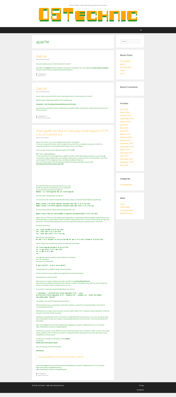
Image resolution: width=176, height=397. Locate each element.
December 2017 (126, 153)
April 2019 (124, 131)
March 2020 (125, 112)
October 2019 (125, 115)
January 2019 (125, 140)
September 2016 (126, 162)
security (48, 118)
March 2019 (125, 134)
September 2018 (126, 146)
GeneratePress (58, 385)
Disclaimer (140, 390)
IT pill (122, 70)
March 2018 (125, 149)
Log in (122, 204)
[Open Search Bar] (141, 30)
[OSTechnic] (88, 14)
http (44, 375)
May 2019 (124, 128)
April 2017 (124, 156)
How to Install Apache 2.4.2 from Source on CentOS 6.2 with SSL (61, 357)
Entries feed (125, 207)
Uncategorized (42, 74)
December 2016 (126, 159)
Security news (125, 67)
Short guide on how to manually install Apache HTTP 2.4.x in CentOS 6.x (72, 133)
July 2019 (124, 125)
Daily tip (41, 56)
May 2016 (124, 165)
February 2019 (126, 137)
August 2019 (125, 122)
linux (44, 75)
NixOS (122, 64)
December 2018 (126, 143)
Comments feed (126, 210)
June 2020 (124, 109)
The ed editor (125, 61)
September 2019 (126, 118)
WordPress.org (126, 213)
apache (40, 75)
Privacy (141, 385)
